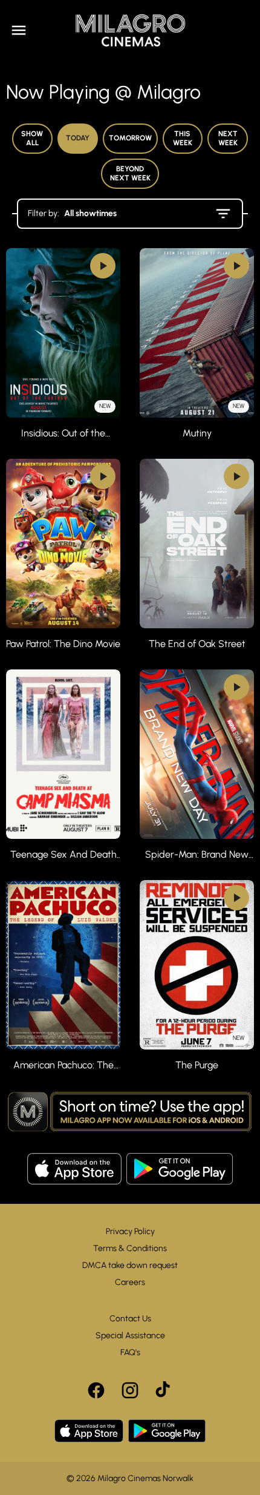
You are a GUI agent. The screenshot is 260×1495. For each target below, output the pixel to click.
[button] (130, 1112)
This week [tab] (182, 138)
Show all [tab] (32, 138)
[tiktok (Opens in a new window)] (164, 1390)
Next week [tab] (228, 138)
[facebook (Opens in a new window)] (96, 1390)
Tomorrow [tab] (130, 138)
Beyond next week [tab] (130, 173)
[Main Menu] (19, 30)
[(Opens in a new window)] (74, 1168)
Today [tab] (77, 138)
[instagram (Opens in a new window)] (130, 1390)
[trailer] (102, 265)
